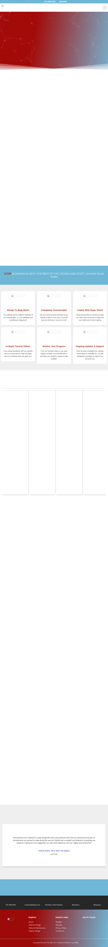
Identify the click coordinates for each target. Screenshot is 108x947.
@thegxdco (75, 905)
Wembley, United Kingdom (54, 905)
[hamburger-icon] (104, 7)
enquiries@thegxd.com (32, 905)
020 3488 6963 (11, 905)
